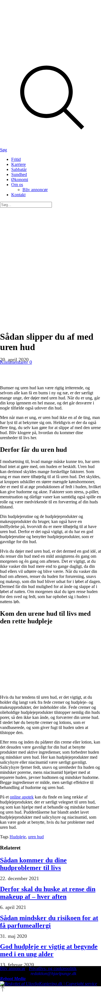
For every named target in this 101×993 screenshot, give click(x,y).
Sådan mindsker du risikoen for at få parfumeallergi (49, 921)
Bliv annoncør (12, 968)
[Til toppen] (3, 990)
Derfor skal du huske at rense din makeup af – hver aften (47, 892)
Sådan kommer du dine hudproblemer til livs (33, 864)
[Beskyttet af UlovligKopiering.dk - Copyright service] (48, 983)
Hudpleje (18, 836)
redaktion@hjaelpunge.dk (53, 973)
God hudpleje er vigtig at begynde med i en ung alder (49, 950)
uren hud (36, 836)
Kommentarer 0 (16, 362)
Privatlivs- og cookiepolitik (53, 968)
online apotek (22, 797)
